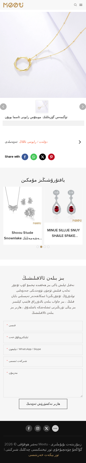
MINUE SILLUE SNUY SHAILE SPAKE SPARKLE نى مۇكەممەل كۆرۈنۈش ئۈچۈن (63, 234)
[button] (38, 247)
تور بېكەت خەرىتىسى (43, 455)
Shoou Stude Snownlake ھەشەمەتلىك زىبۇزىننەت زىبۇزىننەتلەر (22, 236)
